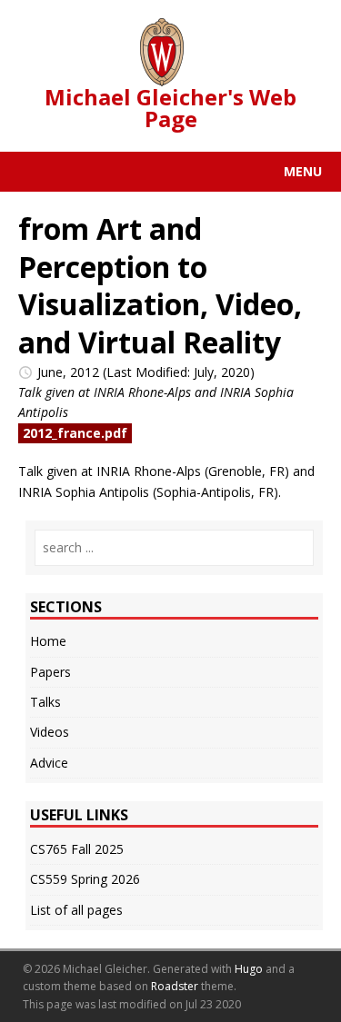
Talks (45, 701)
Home (48, 641)
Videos (49, 731)
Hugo (249, 969)
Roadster (174, 986)
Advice (49, 762)
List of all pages (76, 909)
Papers (50, 671)
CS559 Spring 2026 (85, 879)
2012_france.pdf (75, 433)
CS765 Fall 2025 (77, 849)
